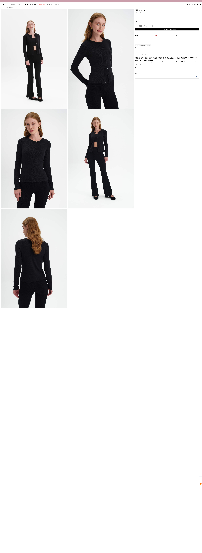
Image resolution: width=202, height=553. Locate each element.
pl (198, 4)
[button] (187, 4)
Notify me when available (169, 29)
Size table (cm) (138, 70)
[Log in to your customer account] (192, 4)
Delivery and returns (139, 73)
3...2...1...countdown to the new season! (101, 1)
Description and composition (141, 43)
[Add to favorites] (137, 29)
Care (136, 67)
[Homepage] (4, 4)
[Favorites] (189, 4)
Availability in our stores (140, 32)
